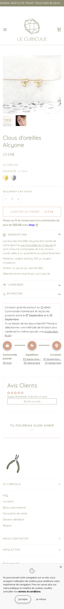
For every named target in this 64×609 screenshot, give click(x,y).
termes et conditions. (29, 591)
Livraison (15, 284)
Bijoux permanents (14, 507)
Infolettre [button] (11, 549)
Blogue (7, 525)
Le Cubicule (10, 164)
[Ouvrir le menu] (8, 29)
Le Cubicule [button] (12, 484)
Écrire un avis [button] (32, 401)
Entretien (15, 293)
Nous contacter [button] (15, 538)
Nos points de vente (15, 513)
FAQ (5, 495)
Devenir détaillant (13, 519)
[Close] (61, 567)
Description (17, 234)
